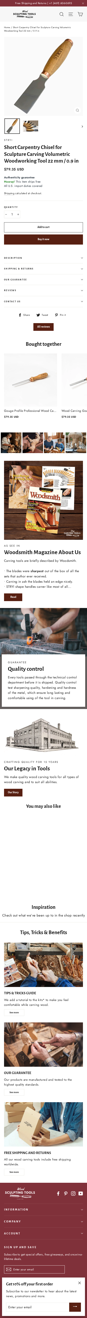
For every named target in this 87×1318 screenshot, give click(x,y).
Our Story (13, 792)
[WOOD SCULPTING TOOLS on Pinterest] (66, 1193)
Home (7, 27)
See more (14, 1012)
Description (13, 258)
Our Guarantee (15, 280)
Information (16, 1209)
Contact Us (12, 301)
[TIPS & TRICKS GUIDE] (43, 965)
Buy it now (43, 239)
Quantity (11, 207)
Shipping (9, 193)
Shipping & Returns (19, 269)
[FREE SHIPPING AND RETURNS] (43, 1124)
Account (12, 1233)
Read (13, 597)
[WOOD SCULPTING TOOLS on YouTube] (81, 1193)
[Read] (43, 500)
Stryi (8, 140)
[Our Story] (43, 736)
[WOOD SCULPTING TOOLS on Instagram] (73, 1193)
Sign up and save (20, 1247)
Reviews (10, 290)
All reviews (43, 326)
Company (12, 1221)
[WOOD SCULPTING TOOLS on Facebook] (58, 1193)
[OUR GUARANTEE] (43, 1044)
